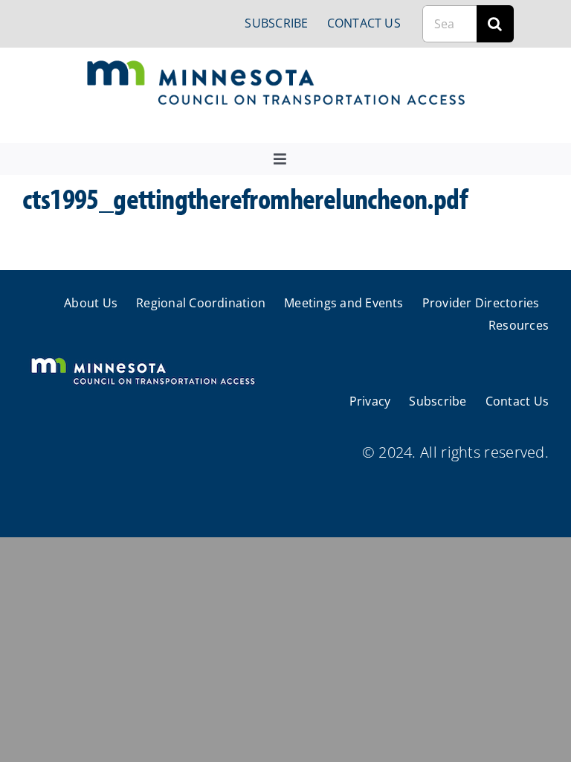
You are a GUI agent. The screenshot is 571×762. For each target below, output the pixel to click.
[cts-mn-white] (142, 359)
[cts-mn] (277, 66)
